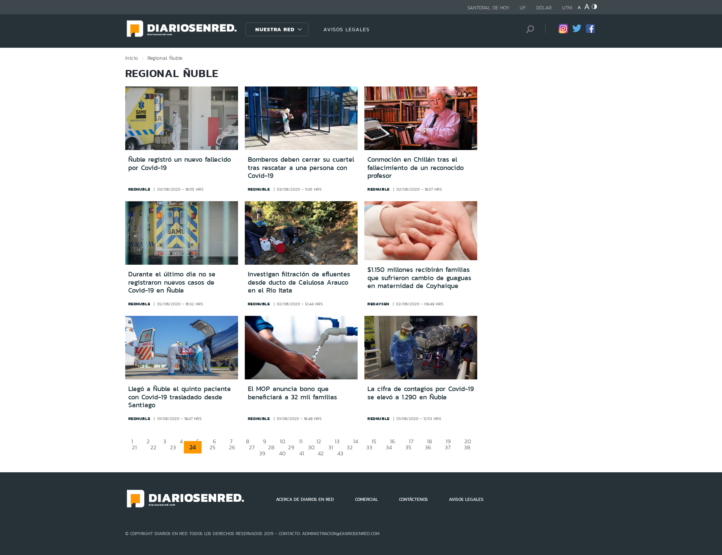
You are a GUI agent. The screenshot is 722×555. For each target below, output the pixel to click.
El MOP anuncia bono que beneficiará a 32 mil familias (292, 393)
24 (193, 447)
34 (389, 447)
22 (153, 447)
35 (408, 447)
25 (212, 447)
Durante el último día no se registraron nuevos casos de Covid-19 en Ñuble (171, 282)
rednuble (139, 189)
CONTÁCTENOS (413, 499)
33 (369, 447)
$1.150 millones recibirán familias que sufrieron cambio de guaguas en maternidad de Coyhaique (419, 278)
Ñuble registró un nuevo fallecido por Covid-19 (179, 164)
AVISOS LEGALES (346, 29)
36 (428, 447)
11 (301, 441)
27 (252, 447)
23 (173, 447)
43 (340, 453)
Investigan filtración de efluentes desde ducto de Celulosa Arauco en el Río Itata (299, 282)
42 (321, 453)
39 (262, 453)
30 (311, 447)
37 (447, 447)
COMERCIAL (366, 499)
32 (350, 447)
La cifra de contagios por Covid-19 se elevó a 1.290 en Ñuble (420, 393)
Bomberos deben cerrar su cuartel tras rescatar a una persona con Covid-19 (301, 167)
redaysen (378, 304)
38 (467, 447)
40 (282, 453)
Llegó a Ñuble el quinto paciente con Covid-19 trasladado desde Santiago (179, 397)
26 (232, 447)
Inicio (131, 58)
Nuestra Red (274, 29)
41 (301, 453)
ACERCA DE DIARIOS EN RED (305, 499)
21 (134, 447)
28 (271, 447)
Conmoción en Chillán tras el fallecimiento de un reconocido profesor (415, 167)
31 (330, 447)
